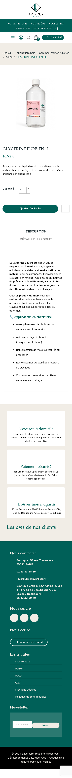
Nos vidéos (38, 24)
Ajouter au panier (30, 208)
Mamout (47, 762)
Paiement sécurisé (36, 466)
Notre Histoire (17, 24)
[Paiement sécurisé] (13, 456)
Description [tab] (36, 231)
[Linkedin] (24, 618)
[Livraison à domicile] (14, 418)
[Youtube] (34, 618)
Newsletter (56, 24)
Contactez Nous (45, 28)
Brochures (23, 28)
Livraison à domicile (36, 428)
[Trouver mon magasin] (13, 494)
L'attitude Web (37, 758)
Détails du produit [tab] (36, 239)
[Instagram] (14, 618)
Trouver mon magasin (36, 504)
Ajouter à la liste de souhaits (65, 209)
